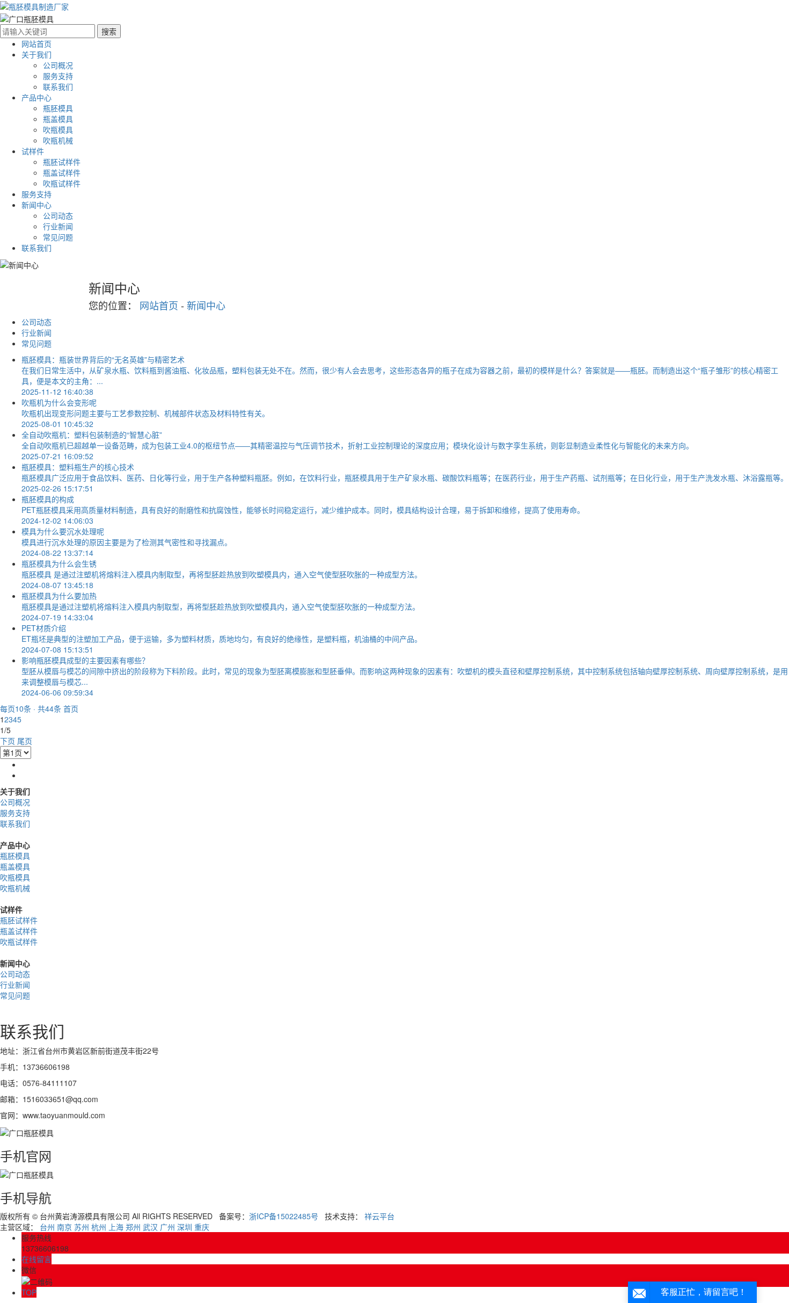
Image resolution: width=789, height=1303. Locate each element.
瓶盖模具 (58, 118)
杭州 (98, 1226)
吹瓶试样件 (62, 183)
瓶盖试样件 (62, 172)
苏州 (81, 1226)
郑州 (133, 1226)
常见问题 (58, 236)
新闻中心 (36, 204)
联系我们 (58, 86)
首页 (70, 708)
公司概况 (58, 65)
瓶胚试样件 (62, 161)
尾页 (24, 740)
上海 (115, 1226)
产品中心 (36, 97)
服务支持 (58, 75)
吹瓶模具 (58, 129)
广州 (167, 1226)
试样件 (32, 151)
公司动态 (58, 215)
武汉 (150, 1226)
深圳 (184, 1226)
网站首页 (36, 43)
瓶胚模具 (58, 108)
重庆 (201, 1226)
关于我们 (36, 54)
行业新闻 (58, 226)
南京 (64, 1226)
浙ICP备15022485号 (283, 1216)
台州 (47, 1226)
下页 (7, 740)
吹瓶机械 (58, 140)
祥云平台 (379, 1216)
